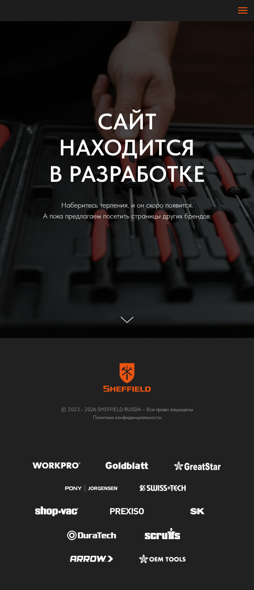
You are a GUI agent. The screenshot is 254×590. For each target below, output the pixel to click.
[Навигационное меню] (242, 10)
